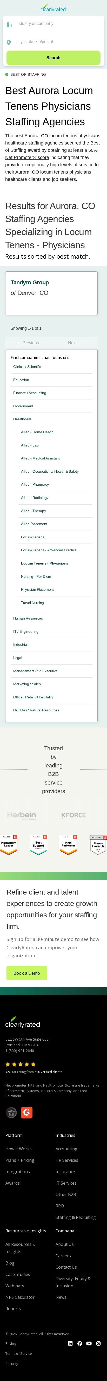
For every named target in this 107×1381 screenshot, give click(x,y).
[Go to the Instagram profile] (98, 1344)
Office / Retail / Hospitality (33, 697)
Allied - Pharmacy (35, 484)
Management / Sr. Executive (35, 671)
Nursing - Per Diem (36, 576)
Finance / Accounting (29, 393)
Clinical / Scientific (27, 367)
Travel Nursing (32, 603)
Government (23, 406)
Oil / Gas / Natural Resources (36, 710)
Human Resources (28, 618)
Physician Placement (37, 589)
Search (53, 58)
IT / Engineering (25, 631)
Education (21, 380)
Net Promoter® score (27, 157)
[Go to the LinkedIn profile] (70, 1344)
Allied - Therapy (33, 511)
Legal (17, 658)
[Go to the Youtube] (80, 1344)
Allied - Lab (30, 445)
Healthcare (22, 419)
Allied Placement (34, 524)
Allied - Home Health (37, 432)
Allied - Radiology (34, 498)
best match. (73, 256)
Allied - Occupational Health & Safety (50, 471)
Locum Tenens (32, 537)
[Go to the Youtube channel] (89, 1344)
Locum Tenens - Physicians (44, 563)
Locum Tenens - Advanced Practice (49, 550)
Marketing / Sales (27, 684)
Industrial (20, 644)
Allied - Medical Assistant (40, 458)
